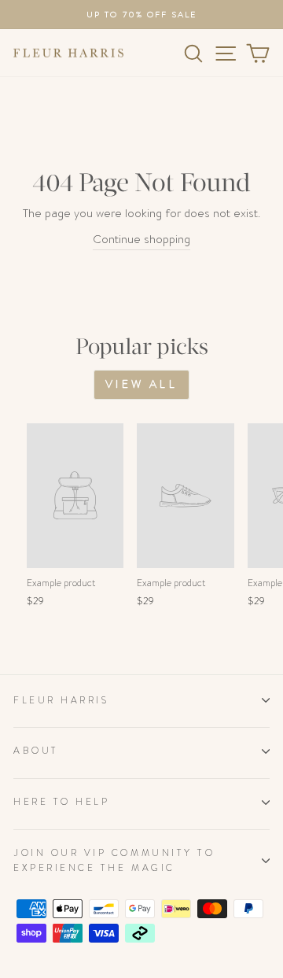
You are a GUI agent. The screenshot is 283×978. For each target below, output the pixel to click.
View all (141, 384)
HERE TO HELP (61, 801)
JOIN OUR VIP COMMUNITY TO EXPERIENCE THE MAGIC (114, 860)
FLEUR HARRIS (60, 700)
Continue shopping (141, 239)
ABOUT (36, 750)
